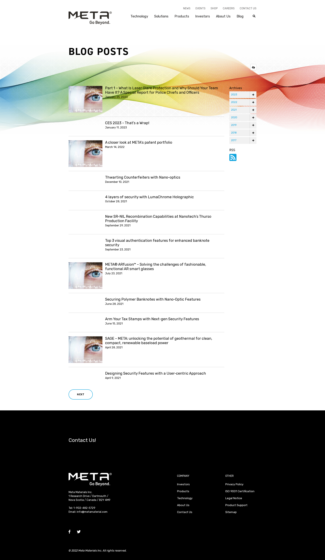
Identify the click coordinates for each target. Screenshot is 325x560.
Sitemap (231, 512)
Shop (214, 8)
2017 (233, 140)
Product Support (236, 505)
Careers (229, 8)
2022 (234, 102)
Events (200, 8)
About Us (223, 16)
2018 (234, 132)
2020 (234, 117)
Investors (202, 16)
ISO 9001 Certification (239, 491)
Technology (139, 16)
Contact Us (248, 8)
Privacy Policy (234, 484)
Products (182, 16)
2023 (234, 94)
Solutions (161, 16)
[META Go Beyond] (90, 17)
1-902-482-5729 (84, 508)
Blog (240, 16)
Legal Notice (233, 498)
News (186, 8)
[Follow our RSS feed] (232, 159)
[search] (254, 16)
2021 (234, 109)
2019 (234, 125)
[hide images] (253, 67)
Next (80, 394)
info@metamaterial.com (92, 511)
